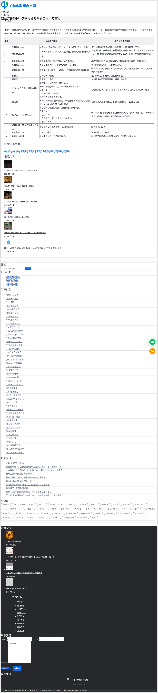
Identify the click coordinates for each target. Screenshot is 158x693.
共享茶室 (78, 509)
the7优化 (94, 504)
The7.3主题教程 (15, 359)
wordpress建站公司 (9, 509)
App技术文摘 (13, 338)
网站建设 (31, 518)
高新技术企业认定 (15, 452)
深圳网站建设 (139, 513)
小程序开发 (21, 609)
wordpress (126, 504)
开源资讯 (20, 623)
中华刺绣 (11, 420)
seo (32, 504)
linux (15, 504)
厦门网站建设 (112, 509)
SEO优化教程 (14, 330)
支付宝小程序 (13, 416)
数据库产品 (13, 323)
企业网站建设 (65, 509)
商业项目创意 (13, 427)
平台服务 (20, 602)
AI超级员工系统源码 (15, 463)
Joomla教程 (12, 377)
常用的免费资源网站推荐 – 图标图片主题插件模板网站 (25, 233)
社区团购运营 (13, 445)
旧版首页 (20, 631)
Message (4, 662)
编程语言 (12, 305)
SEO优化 (42, 504)
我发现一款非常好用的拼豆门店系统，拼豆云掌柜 (27, 484)
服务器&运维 (14, 380)
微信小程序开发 (15, 413)
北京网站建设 (98, 509)
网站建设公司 (43, 518)
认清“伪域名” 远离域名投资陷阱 (56, 151)
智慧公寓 (11, 438)
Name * (4, 639)
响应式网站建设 (147, 509)
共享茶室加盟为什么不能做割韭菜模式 (19, 186)
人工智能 (11, 406)
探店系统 (98, 513)
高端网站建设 (13, 352)
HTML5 (11, 302)
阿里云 (94, 518)
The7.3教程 (82, 504)
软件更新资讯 (15, 398)
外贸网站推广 (44, 513)
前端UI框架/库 (14, 384)
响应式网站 (133, 509)
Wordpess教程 (14, 334)
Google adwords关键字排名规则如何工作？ (23, 151)
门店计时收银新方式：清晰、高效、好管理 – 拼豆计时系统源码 (33, 495)
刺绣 (87, 509)
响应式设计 (13, 320)
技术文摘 (17, 144)
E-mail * (36, 639)
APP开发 (6, 504)
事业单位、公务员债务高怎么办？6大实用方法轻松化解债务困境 (34, 470)
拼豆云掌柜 (12, 434)
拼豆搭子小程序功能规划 (17, 488)
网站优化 (20, 518)
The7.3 (71, 504)
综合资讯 (12, 312)
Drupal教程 (12, 373)
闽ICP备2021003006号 (44, 690)
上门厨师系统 (12, 284)
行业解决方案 (13, 395)
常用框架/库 (13, 366)
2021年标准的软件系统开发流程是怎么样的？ (21, 202)
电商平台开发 (13, 370)
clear (11, 668)
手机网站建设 (85, 513)
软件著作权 (83, 518)
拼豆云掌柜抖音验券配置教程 (19, 473)
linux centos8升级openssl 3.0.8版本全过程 (20, 170)
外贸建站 (18, 513)
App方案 (12, 298)
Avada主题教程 (14, 363)
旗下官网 (20, 620)
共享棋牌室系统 (13, 277)
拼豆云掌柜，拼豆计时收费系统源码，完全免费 (27, 477)
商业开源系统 (13, 423)
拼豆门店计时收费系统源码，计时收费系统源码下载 (28, 491)
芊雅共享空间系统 (15, 448)
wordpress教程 (26, 509)
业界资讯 (13, 309)
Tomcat (115, 504)
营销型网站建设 (69, 518)
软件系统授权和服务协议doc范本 (17, 217)
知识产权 (11, 441)
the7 (61, 504)
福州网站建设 (7, 518)
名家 (123, 509)
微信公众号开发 (14, 409)
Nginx (24, 504)
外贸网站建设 (14, 345)
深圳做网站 (109, 513)
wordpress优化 (140, 504)
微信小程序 (72, 513)
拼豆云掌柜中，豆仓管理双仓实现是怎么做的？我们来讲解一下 (33, 466)
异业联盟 (11, 431)
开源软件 (12, 316)
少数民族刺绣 (58, 513)
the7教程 (105, 504)
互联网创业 (12, 327)
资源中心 (20, 627)
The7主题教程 (14, 355)
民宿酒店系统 (12, 280)
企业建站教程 (14, 341)
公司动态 (12, 295)
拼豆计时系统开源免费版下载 (19, 481)
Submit (5, 668)
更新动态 (12, 391)
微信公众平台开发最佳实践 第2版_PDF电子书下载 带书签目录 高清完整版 (32, 248)
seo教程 (52, 504)
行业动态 (11, 402)
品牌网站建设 (13, 348)
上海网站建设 (40, 509)
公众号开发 (21, 613)
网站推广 (56, 518)
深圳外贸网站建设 (124, 513)
